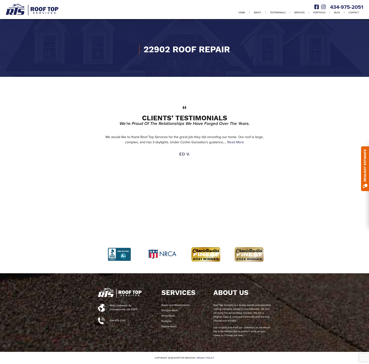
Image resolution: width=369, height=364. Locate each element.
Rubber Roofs (169, 326)
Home (242, 12)
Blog (337, 12)
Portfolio (319, 12)
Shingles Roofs (169, 310)
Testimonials (278, 12)
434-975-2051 (346, 7)
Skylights (166, 321)
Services (299, 12)
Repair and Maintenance (175, 305)
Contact (354, 12)
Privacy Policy (205, 358)
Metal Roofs (168, 316)
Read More (235, 142)
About (257, 12)
